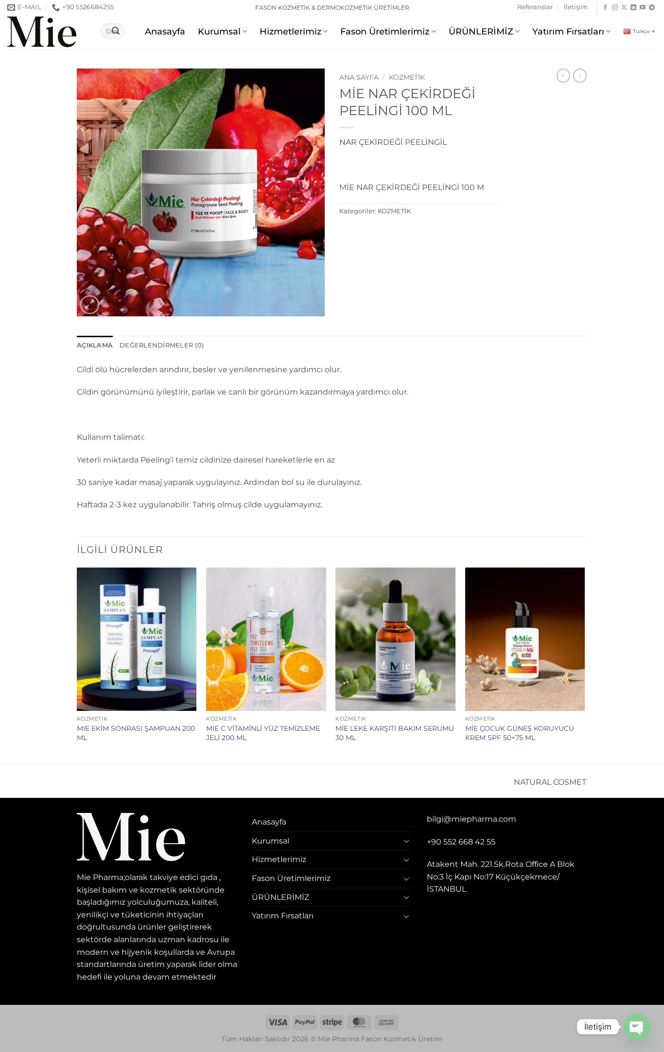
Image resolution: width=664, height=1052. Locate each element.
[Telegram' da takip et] (652, 7)
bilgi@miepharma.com (471, 819)
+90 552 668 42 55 (461, 841)
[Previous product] (580, 75)
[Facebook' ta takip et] (605, 7)
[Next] (584, 665)
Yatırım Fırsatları (568, 31)
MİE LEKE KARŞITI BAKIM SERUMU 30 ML (394, 733)
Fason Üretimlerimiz (384, 31)
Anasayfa (165, 31)
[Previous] (77, 665)
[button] (89, 304)
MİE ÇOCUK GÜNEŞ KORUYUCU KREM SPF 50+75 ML (519, 733)
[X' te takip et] (624, 7)
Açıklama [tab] (95, 345)
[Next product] (563, 75)
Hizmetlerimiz (290, 31)
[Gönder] (115, 31)
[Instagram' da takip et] (615, 7)
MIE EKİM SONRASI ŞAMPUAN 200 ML (136, 733)
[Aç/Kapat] (406, 840)
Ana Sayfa (359, 77)
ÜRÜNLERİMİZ (481, 31)
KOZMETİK (407, 77)
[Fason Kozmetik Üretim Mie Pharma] (46, 32)
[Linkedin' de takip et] (633, 7)
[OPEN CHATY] (637, 1027)
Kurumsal (219, 31)
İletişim (576, 7)
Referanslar (535, 7)
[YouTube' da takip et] (643, 7)
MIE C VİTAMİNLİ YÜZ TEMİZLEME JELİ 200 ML (263, 733)
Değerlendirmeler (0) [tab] (162, 345)
